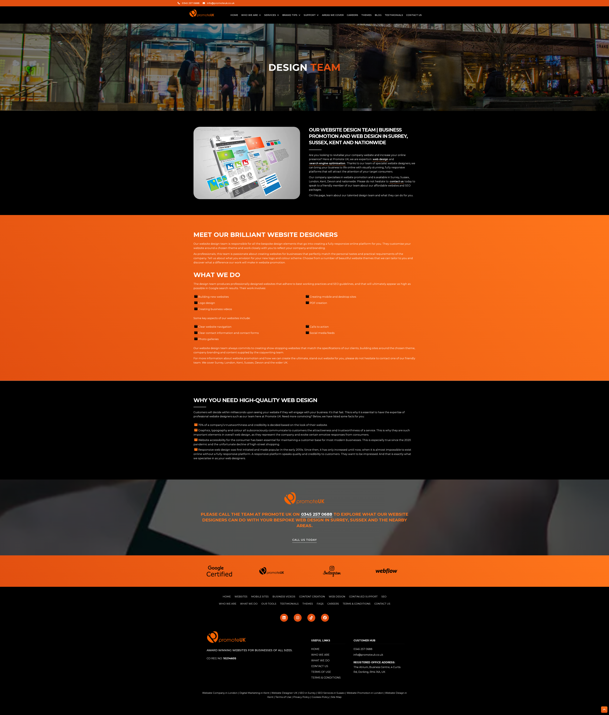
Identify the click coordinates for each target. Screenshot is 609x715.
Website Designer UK (284, 692)
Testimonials (394, 15)
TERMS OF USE (321, 671)
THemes (307, 603)
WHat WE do (249, 603)
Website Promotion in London (365, 692)
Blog (378, 15)
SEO (383, 596)
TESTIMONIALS (289, 603)
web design (380, 159)
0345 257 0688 (191, 3)
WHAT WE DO (320, 660)
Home (234, 15)
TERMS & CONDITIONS (356, 603)
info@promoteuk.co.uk (220, 3)
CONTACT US (382, 603)
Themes (366, 15)
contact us (397, 181)
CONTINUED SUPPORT (363, 596)
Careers (352, 15)
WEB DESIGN (337, 596)
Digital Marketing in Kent (254, 692)
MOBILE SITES (260, 596)
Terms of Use (283, 696)
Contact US (414, 15)
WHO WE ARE (227, 603)
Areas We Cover (333, 15)
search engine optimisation (327, 163)
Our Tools (268, 603)
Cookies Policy (320, 696)
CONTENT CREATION (312, 596)
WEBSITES (241, 596)
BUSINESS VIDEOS (283, 596)
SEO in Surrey (307, 692)
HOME (227, 596)
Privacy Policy (301, 696)
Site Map (336, 696)
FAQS (320, 603)
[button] (251, 15)
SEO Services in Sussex (331, 692)
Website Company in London (219, 692)
